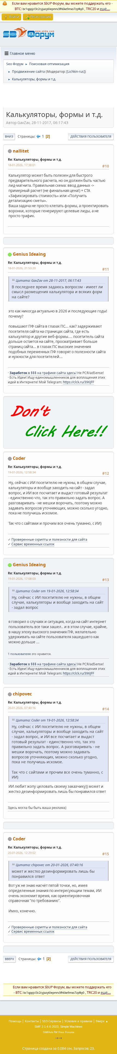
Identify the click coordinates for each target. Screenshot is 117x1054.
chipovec (22, 694)
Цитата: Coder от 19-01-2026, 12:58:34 (47, 591)
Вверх (9, 959)
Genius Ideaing (29, 254)
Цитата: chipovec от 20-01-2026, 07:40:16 (49, 865)
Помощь (15, 1021)
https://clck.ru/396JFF (78, 382)
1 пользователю (19, 654)
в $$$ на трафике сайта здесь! (43, 373)
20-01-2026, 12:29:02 (22, 853)
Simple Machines (71, 1026)
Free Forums (66, 1032)
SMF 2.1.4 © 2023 (47, 1026)
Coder (19, 458)
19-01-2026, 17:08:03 (22, 579)
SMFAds (48, 1032)
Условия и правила (78, 1021)
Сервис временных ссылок (32, 544)
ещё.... (105, 8)
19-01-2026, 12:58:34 (22, 472)
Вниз (9, 136)
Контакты (32, 1021)
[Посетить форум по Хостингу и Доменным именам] (58, 442)
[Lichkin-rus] (75, 71)
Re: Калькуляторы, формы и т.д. (35, 159)
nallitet (21, 151)
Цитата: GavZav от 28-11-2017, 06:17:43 (48, 280)
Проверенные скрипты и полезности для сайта (49, 539)
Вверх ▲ (102, 1021)
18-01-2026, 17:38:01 (22, 165)
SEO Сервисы (51, 1021)
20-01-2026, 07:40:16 (22, 708)
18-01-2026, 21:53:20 (22, 268)
